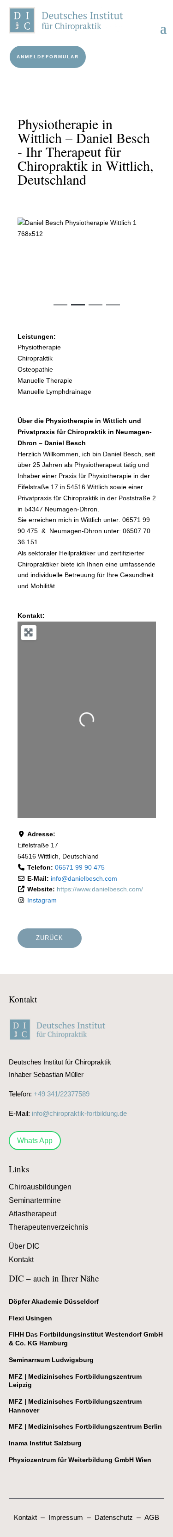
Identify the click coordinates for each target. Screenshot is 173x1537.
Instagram (42, 900)
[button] (28, 268)
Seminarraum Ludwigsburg (51, 1359)
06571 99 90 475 (80, 867)
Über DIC (24, 1246)
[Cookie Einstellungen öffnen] (16, 1525)
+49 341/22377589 (61, 1094)
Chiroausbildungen (40, 1187)
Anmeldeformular (48, 56)
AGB (151, 1517)
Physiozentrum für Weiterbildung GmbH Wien (80, 1459)
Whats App (35, 1141)
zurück (49, 937)
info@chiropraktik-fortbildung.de (79, 1113)
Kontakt (21, 1259)
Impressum (65, 1517)
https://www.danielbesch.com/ (100, 889)
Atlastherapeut (32, 1214)
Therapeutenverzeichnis (48, 1227)
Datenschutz (114, 1517)
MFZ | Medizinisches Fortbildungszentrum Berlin (85, 1426)
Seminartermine (35, 1200)
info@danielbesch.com (84, 878)
